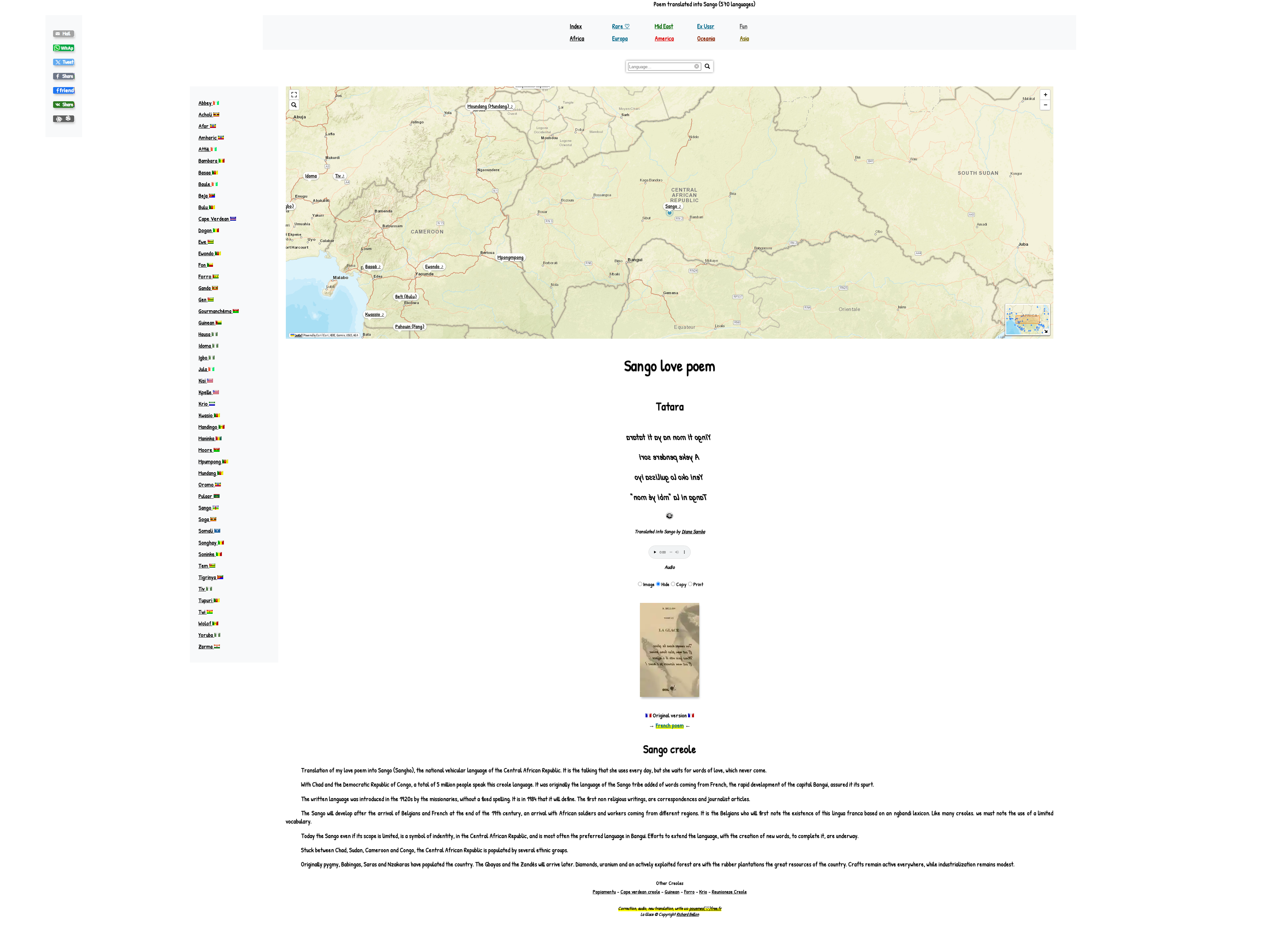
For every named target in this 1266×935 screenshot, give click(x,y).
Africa (577, 38)
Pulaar (206, 496)
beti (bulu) (406, 296)
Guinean (207, 322)
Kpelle (205, 392)
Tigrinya (207, 577)
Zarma (206, 646)
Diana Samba (693, 531)
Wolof (205, 623)
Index (576, 26)
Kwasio (206, 415)
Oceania (706, 38)
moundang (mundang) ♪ (490, 106)
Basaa (205, 172)
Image (648, 584)
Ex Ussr (705, 26)
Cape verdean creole (640, 891)
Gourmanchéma (215, 311)
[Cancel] (697, 66)
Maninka (207, 438)
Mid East (664, 26)
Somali (206, 530)
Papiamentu (604, 891)
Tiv (202, 588)
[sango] (64, 62)
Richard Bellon (688, 914)
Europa (620, 38)
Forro (205, 276)
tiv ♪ (340, 175)
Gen (203, 299)
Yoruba (206, 635)
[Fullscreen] (294, 95)
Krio (203, 403)
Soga (204, 519)
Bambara (208, 160)
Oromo (206, 484)
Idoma (205, 345)
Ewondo (206, 253)
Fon (202, 264)
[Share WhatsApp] (64, 48)
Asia (744, 38)
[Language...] (707, 66)
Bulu (203, 207)
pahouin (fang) (409, 326)
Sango (205, 507)
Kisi (202, 380)
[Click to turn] (669, 515)
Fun (743, 26)
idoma (311, 175)
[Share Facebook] (64, 76)
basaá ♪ (373, 266)
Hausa (205, 334)
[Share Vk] (64, 104)
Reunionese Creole (729, 891)
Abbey (205, 103)
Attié (204, 149)
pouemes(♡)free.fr (705, 908)
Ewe (203, 241)
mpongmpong (510, 257)
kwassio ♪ (374, 314)
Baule (205, 184)
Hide (665, 584)
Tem (203, 565)
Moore (206, 449)
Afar (204, 126)
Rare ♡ (621, 26)
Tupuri (206, 600)
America (664, 38)
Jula (203, 369)
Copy (681, 584)
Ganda (205, 288)
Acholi (205, 114)
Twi (202, 611)
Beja (203, 195)
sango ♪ (673, 206)
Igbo (203, 357)
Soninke (207, 554)
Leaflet (298, 335)
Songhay (208, 542)
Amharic (208, 137)
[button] (1045, 95)
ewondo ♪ (434, 266)
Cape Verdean (214, 218)
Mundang (207, 473)
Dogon (205, 230)
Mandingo (208, 426)
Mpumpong (210, 461)
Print (698, 584)
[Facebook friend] (64, 90)
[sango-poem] (64, 33)
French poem (670, 725)
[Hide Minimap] (1046, 331)
